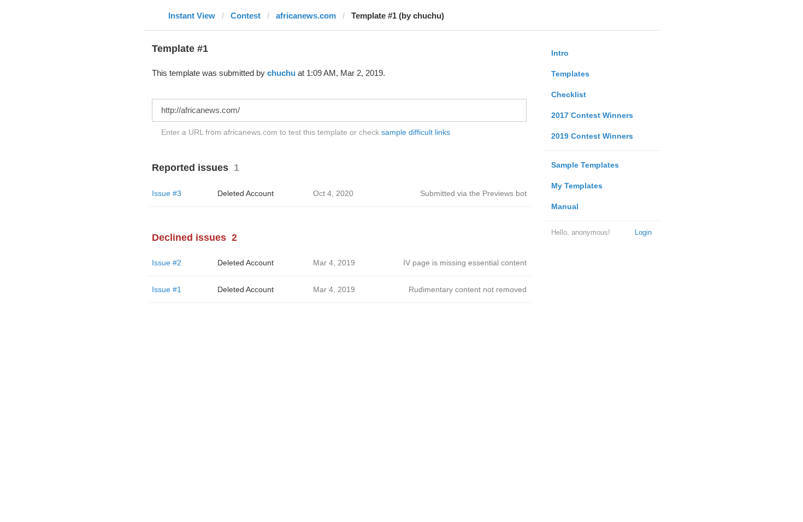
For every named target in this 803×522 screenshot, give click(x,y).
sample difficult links (415, 132)
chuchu (281, 73)
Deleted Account (245, 193)
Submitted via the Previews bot (473, 193)
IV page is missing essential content (465, 262)
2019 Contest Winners (592, 136)
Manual (564, 206)
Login (643, 232)
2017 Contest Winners (592, 115)
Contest (246, 15)
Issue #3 (166, 193)
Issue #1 (166, 289)
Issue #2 (166, 262)
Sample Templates (585, 165)
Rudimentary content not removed (468, 289)
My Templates (577, 185)
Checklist (568, 94)
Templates (570, 73)
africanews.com (306, 15)
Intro (560, 53)
